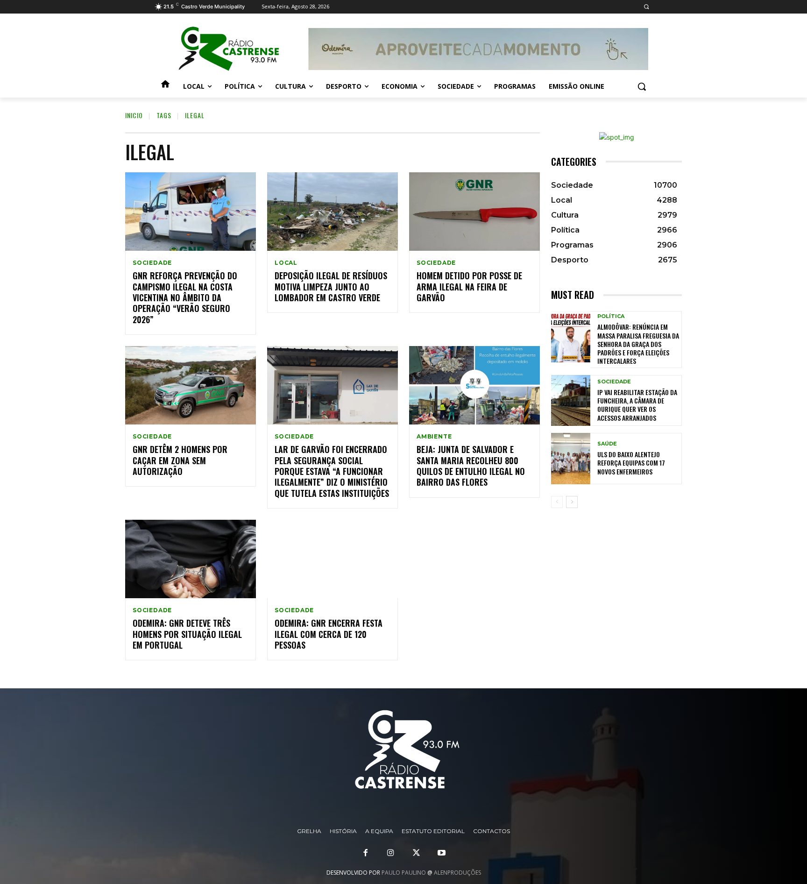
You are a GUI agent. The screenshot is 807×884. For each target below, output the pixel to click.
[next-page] (572, 502)
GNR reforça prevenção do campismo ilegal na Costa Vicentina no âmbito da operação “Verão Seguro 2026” (185, 297)
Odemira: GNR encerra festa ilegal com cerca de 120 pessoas (328, 634)
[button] (646, 7)
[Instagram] (391, 853)
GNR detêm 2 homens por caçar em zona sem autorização (180, 460)
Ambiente (434, 436)
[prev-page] (557, 502)
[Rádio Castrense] (229, 49)
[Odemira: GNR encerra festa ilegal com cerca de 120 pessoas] (332, 559)
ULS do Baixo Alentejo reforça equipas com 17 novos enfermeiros (631, 462)
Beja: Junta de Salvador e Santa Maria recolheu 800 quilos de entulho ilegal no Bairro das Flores (471, 465)
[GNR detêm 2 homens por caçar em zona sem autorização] (190, 385)
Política (610, 316)
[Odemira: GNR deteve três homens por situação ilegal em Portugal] (190, 559)
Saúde (607, 443)
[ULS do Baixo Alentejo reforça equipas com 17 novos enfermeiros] (570, 458)
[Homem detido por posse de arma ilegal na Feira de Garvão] (474, 211)
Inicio (134, 115)
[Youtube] (441, 853)
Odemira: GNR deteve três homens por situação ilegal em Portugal (187, 634)
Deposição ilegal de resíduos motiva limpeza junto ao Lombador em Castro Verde (331, 286)
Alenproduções (457, 873)
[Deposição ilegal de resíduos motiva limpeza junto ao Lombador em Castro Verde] (332, 211)
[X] (416, 853)
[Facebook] (365, 853)
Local (286, 263)
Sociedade (152, 263)
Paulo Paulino (404, 873)
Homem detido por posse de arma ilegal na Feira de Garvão (469, 286)
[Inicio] (165, 86)
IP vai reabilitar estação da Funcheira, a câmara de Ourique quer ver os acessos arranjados (637, 405)
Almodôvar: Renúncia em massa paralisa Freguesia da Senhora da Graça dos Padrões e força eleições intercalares (638, 344)
